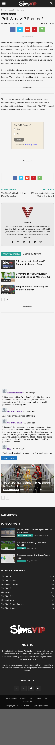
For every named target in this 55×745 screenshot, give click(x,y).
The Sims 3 (6, 588)
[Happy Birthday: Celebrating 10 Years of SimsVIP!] (8, 289)
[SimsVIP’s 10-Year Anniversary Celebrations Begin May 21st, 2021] (8, 277)
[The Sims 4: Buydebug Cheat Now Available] (8, 545)
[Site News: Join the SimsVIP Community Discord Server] (8, 264)
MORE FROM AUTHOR (32, 254)
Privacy (45, 698)
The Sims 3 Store (8, 580)
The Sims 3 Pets (8, 596)
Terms (38, 698)
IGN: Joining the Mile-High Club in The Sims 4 (42, 194)
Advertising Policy (26, 698)
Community (6, 268)
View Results (20, 144)
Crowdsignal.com (31, 144)
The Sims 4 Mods (8, 608)
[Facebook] (13, 242)
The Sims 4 (21, 548)
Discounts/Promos (9, 584)
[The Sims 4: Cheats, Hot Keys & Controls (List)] (8, 558)
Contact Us (27, 701)
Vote (19, 140)
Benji (22, 490)
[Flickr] (19, 242)
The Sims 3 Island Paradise (13, 604)
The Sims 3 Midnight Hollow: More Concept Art (13, 194)
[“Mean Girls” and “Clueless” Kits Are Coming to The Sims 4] (27, 478)
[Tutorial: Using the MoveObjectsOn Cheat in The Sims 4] (8, 533)
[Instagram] (25, 242)
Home (3, 10)
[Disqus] (27, 352)
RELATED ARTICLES (11, 254)
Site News (12, 14)
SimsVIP (4, 14)
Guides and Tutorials (25, 535)
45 (53, 23)
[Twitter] (36, 242)
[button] (51, 3)
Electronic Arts (7, 600)
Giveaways (5, 293)
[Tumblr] (30, 242)
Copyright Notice (11, 698)
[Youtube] (41, 242)
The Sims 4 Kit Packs (11, 490)
